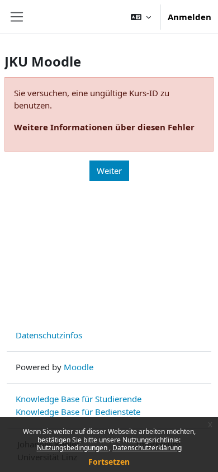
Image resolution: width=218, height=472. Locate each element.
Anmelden (189, 16)
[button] (141, 17)
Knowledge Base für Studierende (78, 398)
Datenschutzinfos (49, 335)
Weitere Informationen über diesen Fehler (104, 127)
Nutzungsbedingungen (73, 447)
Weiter (109, 170)
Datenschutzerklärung (147, 447)
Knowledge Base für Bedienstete (78, 411)
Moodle (78, 366)
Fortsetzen (109, 461)
